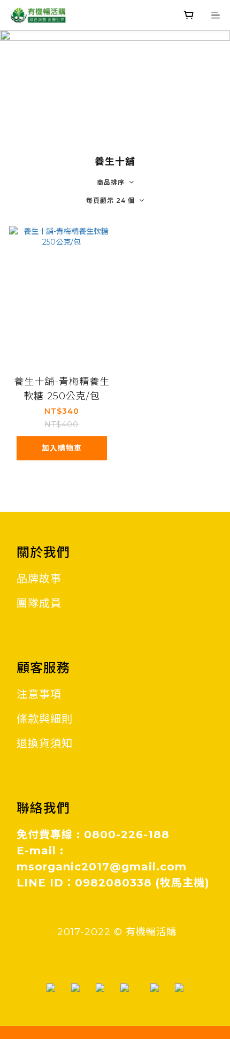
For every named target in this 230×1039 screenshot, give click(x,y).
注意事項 (39, 694)
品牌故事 (39, 578)
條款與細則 (45, 718)
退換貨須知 (45, 743)
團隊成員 (39, 603)
